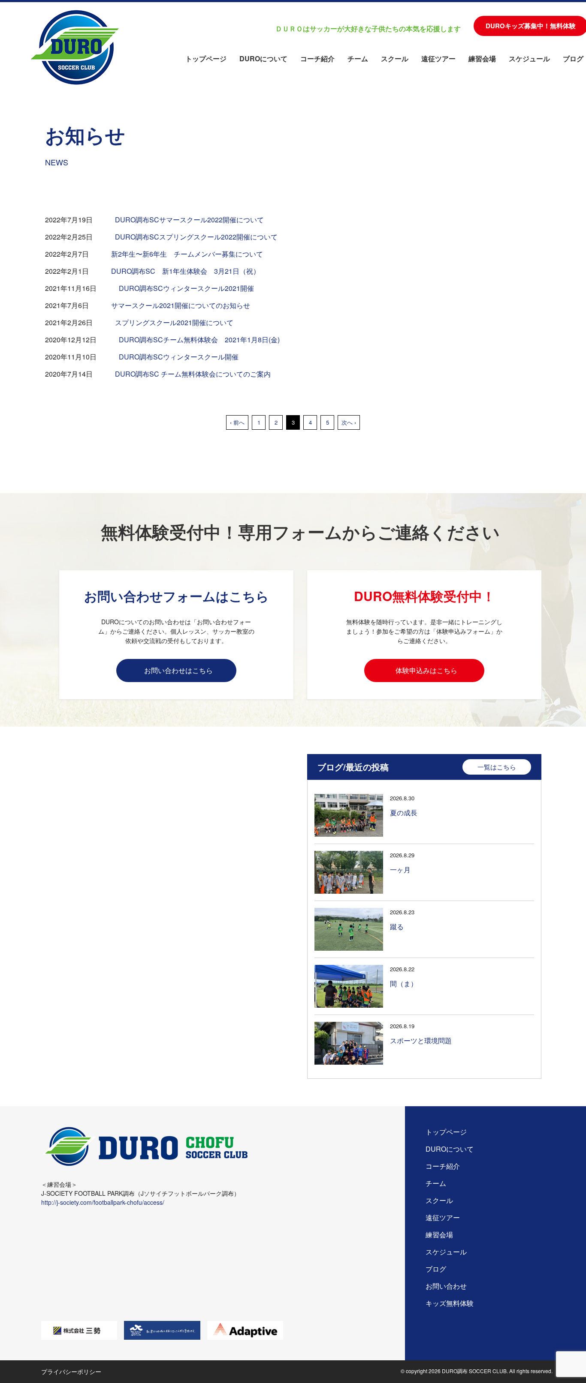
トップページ (206, 58)
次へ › (348, 422)
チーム (357, 58)
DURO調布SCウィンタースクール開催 (179, 357)
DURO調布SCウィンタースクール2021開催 (186, 288)
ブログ (573, 58)
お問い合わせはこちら (178, 670)
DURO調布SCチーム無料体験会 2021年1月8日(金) (199, 339)
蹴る (397, 926)
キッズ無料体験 (450, 1303)
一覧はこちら (496, 766)
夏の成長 (403, 812)
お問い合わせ (446, 1286)
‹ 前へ (237, 422)
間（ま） (403, 983)
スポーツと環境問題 (421, 1040)
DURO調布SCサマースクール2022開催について (189, 220)
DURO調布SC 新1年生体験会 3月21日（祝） (185, 271)
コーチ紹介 (317, 58)
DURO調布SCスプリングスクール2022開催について (196, 237)
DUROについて (263, 58)
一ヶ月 (400, 869)
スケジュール (529, 58)
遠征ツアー (438, 58)
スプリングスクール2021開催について (174, 322)
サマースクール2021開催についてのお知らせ (180, 305)
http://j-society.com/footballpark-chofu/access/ (102, 1202)
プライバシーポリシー (71, 1371)
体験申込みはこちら (426, 670)
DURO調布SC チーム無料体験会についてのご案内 (193, 374)
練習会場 (482, 58)
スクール (394, 58)
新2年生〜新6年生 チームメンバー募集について (187, 254)
